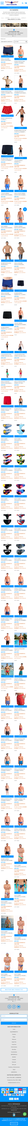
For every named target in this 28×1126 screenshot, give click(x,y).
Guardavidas (14, 1052)
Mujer (14, 1036)
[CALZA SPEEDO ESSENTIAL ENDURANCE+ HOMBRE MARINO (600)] (20, 150)
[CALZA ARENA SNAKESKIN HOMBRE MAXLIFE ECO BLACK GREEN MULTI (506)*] (20, 313)
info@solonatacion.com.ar (14, 1082)
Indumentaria (14, 1047)
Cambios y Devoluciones (14, 1067)
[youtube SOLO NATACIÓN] (18, 1006)
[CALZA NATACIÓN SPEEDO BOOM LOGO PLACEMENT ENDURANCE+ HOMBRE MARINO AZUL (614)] (20, 346)
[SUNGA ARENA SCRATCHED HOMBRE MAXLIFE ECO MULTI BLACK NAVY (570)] (20, 579)
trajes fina (14, 1041)
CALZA (15, 103)
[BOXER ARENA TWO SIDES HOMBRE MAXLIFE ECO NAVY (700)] (7, 609)
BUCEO (14, 1057)
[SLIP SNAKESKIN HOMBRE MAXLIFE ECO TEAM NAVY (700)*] (7, 579)
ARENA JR (23, 17)
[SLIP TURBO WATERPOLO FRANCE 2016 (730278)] (20, 961)
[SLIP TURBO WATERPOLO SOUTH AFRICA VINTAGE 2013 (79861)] (20, 852)
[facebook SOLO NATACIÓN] (14, 1006)
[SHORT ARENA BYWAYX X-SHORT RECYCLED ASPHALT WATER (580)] (7, 729)
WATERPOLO (14, 1054)
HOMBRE (7, 17)
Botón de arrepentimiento (14, 1112)
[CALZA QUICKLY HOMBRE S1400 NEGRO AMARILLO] (20, 81)
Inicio (2, 17)
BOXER (2, 70)
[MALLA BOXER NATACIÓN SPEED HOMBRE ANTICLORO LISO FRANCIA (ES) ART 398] (7, 283)
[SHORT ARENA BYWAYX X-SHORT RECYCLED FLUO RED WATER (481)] (20, 699)
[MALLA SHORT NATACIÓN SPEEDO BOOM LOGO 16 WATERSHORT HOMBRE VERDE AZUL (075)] (7, 373)
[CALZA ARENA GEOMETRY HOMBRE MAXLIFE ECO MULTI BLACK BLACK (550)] (20, 609)
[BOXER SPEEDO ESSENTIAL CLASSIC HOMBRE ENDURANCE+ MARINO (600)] (20, 283)
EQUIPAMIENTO (14, 1031)
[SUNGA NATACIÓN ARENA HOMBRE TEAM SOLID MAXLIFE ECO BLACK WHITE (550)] (7, 81)
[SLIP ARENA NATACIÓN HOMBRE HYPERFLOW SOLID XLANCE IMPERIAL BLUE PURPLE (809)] (7, 215)
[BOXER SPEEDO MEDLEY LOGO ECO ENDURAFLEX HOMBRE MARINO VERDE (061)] (20, 400)
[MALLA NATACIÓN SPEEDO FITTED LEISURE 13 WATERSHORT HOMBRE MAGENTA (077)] (20, 373)
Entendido (14, 1123)
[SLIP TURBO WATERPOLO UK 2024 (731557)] (20, 924)
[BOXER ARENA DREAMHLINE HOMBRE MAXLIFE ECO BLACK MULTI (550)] (7, 849)
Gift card (14, 1064)
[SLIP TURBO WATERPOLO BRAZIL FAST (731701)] (7, 921)
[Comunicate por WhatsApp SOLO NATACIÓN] (25, 1114)
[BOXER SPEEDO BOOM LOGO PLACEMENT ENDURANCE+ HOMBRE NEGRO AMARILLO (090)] (20, 118)
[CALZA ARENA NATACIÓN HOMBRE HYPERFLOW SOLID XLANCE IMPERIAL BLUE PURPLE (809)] (7, 182)
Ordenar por (3, 38)
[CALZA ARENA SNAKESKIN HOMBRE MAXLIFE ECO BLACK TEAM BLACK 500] (7, 639)
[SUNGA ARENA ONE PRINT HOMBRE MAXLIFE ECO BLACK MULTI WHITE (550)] (20, 789)
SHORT (2, 129)
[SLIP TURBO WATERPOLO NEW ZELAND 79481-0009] (7, 549)
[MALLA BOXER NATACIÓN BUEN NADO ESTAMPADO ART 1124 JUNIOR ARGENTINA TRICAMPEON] (20, 250)
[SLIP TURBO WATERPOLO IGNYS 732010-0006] (20, 489)
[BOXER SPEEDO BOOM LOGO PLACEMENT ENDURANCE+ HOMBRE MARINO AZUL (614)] (7, 149)
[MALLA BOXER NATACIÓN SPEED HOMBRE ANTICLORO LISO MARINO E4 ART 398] (7, 50)
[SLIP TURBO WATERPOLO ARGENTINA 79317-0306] (20, 429)
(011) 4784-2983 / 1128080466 (14, 1077)
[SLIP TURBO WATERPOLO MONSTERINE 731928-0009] (7, 489)
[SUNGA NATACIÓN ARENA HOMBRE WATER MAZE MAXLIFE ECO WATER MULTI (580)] (20, 51)
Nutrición (14, 1062)
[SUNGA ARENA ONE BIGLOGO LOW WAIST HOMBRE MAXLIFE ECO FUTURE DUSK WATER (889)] (20, 819)
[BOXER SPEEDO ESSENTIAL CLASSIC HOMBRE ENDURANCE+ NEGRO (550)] (7, 315)
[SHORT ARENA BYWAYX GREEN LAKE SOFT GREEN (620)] (20, 669)
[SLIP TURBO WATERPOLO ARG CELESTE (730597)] (7, 961)
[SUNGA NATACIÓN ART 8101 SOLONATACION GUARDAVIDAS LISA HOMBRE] (7, 669)
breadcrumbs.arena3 (15, 17)
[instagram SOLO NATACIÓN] (9, 1006)
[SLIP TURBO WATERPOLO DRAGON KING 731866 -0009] (20, 549)
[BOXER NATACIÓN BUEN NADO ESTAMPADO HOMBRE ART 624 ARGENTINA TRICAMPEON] (7, 250)
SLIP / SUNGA (16, 73)
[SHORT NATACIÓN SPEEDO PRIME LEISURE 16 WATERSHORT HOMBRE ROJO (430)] (7, 400)
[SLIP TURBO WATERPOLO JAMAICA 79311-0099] (20, 459)
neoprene (14, 1044)
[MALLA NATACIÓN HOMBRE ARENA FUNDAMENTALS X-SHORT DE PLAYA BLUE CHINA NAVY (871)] (20, 759)
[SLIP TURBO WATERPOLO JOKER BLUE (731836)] (20, 885)
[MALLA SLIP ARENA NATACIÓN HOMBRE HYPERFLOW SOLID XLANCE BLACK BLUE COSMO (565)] (20, 182)
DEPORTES (14, 1072)
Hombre (14, 1034)
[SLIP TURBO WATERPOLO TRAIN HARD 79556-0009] (7, 519)
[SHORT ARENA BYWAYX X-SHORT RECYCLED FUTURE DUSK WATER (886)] (7, 699)
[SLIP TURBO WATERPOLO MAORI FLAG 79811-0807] (20, 519)
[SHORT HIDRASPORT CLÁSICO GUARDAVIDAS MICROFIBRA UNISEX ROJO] (7, 110)
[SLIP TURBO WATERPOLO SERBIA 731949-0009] (7, 459)
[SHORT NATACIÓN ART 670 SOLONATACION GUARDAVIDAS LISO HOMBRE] (20, 639)
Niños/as (14, 1039)
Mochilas (14, 1049)
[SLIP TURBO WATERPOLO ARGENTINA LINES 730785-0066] (7, 429)
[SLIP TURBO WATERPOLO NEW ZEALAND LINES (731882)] (7, 888)
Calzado (14, 1059)
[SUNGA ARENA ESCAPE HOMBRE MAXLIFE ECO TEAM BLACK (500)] (7, 819)
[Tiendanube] (14, 1104)
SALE (14, 1069)
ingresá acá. (14, 1110)
